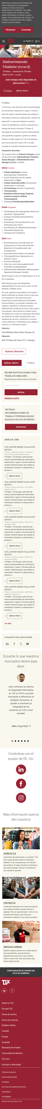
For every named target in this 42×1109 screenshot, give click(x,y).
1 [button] (12, 741)
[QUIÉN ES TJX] (21, 851)
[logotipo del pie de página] (6, 982)
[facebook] (12, 990)
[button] (21, 81)
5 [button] (25, 741)
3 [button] (18, 741)
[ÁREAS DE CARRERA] (21, 942)
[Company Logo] (11, 41)
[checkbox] (8, 91)
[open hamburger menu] (3, 41)
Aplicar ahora (15, 476)
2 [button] (15, 741)
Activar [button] (21, 392)
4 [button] (21, 741)
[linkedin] (4, 990)
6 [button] (28, 741)
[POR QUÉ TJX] (21, 898)
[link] (12, 398)
